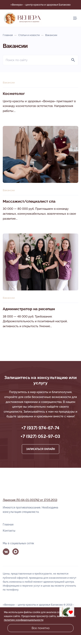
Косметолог (14, 93)
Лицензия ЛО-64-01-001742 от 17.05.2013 (30, 500)
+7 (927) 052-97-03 (40, 436)
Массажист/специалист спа (29, 201)
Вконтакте (6, 551)
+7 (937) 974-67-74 (40, 427)
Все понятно (41, 628)
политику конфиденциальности (23, 619)
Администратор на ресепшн (29, 309)
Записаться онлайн (40, 449)
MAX (15, 551)
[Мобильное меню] (75, 18)
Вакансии (9, 82)
